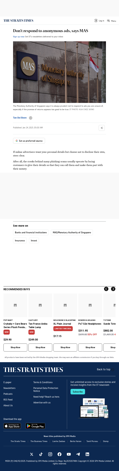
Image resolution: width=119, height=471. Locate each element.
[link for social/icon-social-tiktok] (41, 454)
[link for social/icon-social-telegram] (78, 454)
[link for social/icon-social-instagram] (50, 454)
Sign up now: (18, 36)
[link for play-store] (36, 426)
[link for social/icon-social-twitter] (31, 454)
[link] (18, 20)
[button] (99, 20)
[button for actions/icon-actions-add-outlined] (30, 118)
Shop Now (15, 347)
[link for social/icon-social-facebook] (59, 454)
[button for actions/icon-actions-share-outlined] (102, 128)
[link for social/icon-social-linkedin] (87, 454)
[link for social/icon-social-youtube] (68, 454)
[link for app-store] (12, 426)
